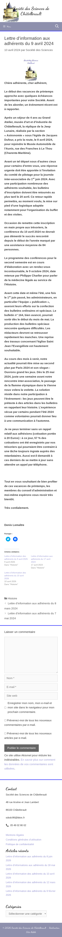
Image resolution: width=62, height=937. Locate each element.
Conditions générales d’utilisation (23, 839)
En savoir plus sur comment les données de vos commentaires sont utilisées (29, 764)
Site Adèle (31, 932)
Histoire (12, 598)
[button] (31, 69)
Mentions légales (15, 835)
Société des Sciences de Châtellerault (31, 11)
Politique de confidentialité (20, 844)
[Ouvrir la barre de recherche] (57, 26)
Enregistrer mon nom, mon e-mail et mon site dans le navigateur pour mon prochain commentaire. (31, 707)
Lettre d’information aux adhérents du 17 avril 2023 (42, 559)
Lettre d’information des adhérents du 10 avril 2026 (15, 575)
